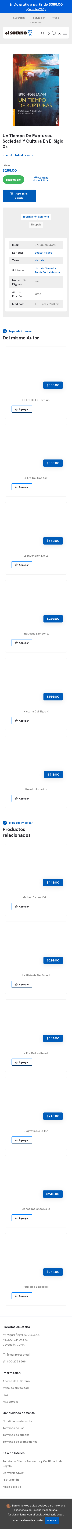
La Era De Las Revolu (36, 1053)
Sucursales (19, 17)
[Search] (43, 33)
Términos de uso (13, 1428)
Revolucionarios (36, 789)
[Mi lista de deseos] (48, 33)
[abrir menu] (65, 33)
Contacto (36, 22)
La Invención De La (36, 556)
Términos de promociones (20, 1442)
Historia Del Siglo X (36, 711)
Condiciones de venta (17, 1421)
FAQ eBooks (10, 1401)
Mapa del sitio (12, 1487)
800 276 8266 (16, 1361)
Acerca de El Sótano (16, 1381)
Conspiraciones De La (36, 1209)
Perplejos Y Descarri (36, 1287)
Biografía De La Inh (36, 1131)
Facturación (38, 17)
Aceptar (52, 1520)
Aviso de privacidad (16, 1388)
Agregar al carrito (21, 195)
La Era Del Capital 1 (36, 478)
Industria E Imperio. (36, 633)
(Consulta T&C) (36, 9)
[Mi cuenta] (59, 33)
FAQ (5, 1395)
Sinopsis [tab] (36, 224)
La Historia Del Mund (36, 975)
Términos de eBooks (16, 1435)
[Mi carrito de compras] (54, 33)
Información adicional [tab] (36, 216)
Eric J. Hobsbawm (18, 155)
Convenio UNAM (13, 1473)
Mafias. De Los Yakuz (36, 897)
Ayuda (55, 17)
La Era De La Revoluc (36, 400)
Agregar (23, 409)
